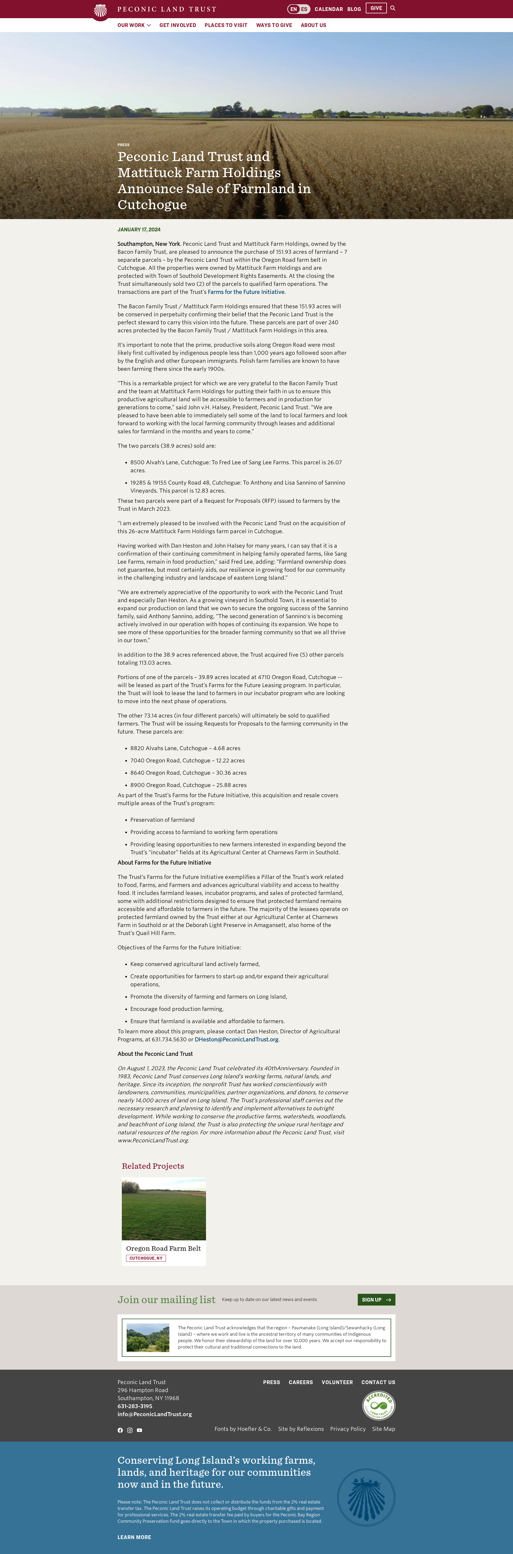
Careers (301, 1382)
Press (124, 144)
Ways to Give (274, 25)
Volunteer (337, 1382)
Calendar (329, 9)
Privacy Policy (348, 1429)
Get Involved (178, 25)
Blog (354, 9)
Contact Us (378, 1382)
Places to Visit (226, 25)
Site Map (383, 1429)
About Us (314, 25)
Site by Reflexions (301, 1429)
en (293, 9)
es (304, 9)
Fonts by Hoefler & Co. (243, 1429)
